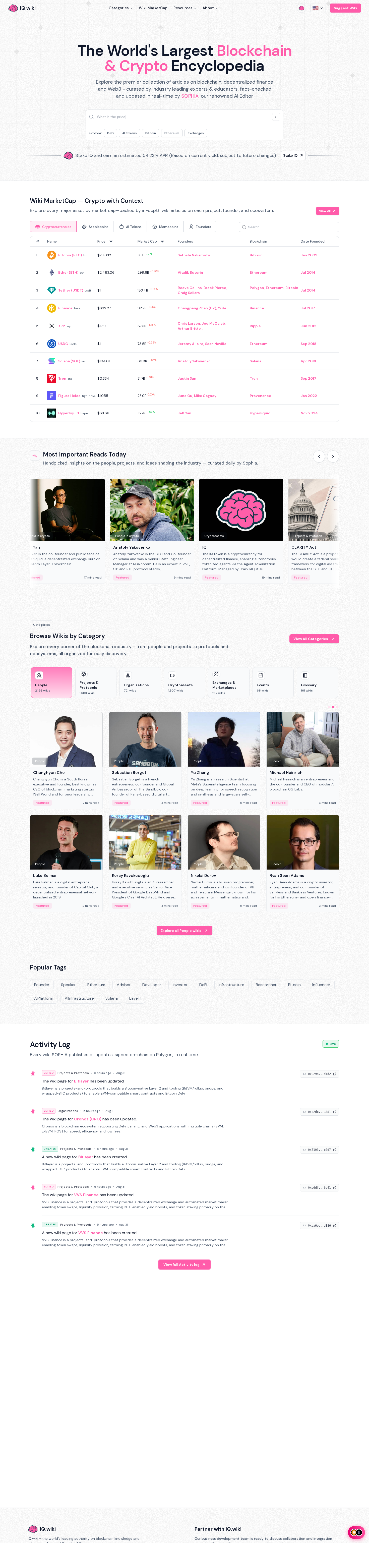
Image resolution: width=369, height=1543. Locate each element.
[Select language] (318, 8)
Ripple (255, 326)
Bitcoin (150, 133)
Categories (119, 8)
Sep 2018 (308, 343)
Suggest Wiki (345, 8)
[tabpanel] (184, 329)
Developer (151, 984)
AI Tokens (129, 133)
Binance (65, 308)
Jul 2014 (308, 272)
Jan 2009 (309, 255)
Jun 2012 (308, 326)
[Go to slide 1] (329, 707)
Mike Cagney (205, 395)
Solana (255, 361)
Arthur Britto (189, 328)
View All (325, 211)
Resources (183, 8)
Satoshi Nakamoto (194, 255)
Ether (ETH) (68, 272)
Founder (41, 984)
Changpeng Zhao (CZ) (197, 308)
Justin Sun (187, 378)
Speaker (68, 984)
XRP (61, 326)
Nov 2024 (309, 413)
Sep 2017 (308, 378)
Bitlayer (81, 1081)
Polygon (257, 287)
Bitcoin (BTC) (70, 255)
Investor (180, 984)
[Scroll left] (319, 456)
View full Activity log (181, 1264)
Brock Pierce (215, 287)
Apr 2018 (308, 361)
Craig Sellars (189, 293)
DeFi (110, 133)
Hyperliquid (68, 413)
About (208, 8)
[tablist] (123, 226)
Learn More (270, 155)
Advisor (124, 984)
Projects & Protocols (73, 1073)
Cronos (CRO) (87, 1119)
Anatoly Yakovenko (194, 361)
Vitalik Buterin (190, 272)
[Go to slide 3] (337, 707)
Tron (62, 378)
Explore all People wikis (181, 930)
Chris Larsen (189, 323)
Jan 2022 (309, 395)
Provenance (260, 395)
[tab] (53, 226)
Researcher (266, 984)
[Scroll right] (333, 456)
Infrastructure (231, 984)
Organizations (67, 1111)
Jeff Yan (184, 413)
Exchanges (196, 133)
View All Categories (310, 639)
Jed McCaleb (213, 323)
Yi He (222, 308)
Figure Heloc (69, 395)
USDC (63, 343)
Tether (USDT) (70, 290)
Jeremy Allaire (190, 343)
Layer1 (135, 998)
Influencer (321, 984)
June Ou (185, 395)
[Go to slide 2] (333, 707)
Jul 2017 (308, 308)
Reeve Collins (190, 287)
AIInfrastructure (79, 998)
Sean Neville (215, 343)
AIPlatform (43, 998)
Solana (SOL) (69, 361)
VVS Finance (86, 1194)
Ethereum (171, 133)
